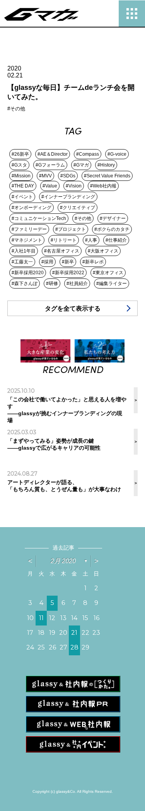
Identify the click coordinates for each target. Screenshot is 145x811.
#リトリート (64, 240)
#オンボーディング (31, 207)
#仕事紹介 (116, 240)
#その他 (83, 218)
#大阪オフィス (103, 251)
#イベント (22, 196)
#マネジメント (27, 240)
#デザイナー (113, 218)
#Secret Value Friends (107, 176)
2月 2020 (63, 561)
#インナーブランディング (68, 196)
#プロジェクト (70, 229)
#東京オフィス (108, 272)
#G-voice (116, 154)
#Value (50, 186)
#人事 (91, 240)
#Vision (74, 186)
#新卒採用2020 (28, 272)
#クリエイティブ (77, 207)
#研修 (52, 283)
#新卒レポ (93, 262)
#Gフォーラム (50, 165)
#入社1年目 (24, 251)
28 (74, 647)
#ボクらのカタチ (112, 229)
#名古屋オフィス (61, 251)
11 (41, 618)
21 (74, 632)
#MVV (45, 176)
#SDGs (67, 176)
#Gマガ (81, 165)
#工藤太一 (22, 262)
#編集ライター (111, 283)
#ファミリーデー (29, 229)
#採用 (47, 262)
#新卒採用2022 (68, 272)
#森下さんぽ (25, 283)
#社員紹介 (77, 283)
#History (106, 165)
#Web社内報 (103, 186)
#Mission (21, 176)
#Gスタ (19, 165)
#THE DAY (23, 186)
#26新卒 (20, 154)
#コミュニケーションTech (39, 218)
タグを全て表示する (73, 308)
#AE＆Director (53, 154)
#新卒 (68, 262)
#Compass (87, 154)
